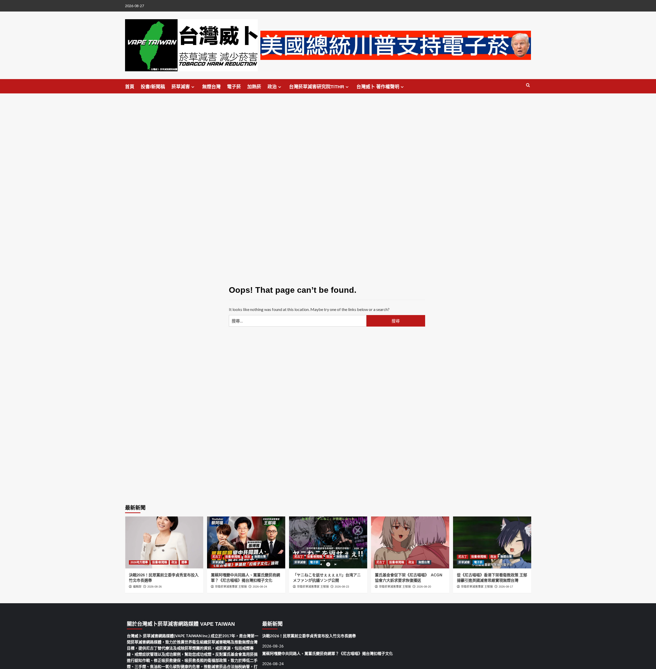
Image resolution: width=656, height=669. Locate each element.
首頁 (129, 86)
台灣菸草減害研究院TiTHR (316, 86)
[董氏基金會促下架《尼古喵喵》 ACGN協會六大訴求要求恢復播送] (410, 542)
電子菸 (234, 86)
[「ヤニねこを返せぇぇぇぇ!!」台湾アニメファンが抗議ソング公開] (328, 542)
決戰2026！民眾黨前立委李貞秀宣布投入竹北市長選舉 (309, 635)
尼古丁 (216, 556)
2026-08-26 (154, 586)
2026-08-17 (506, 586)
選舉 (184, 562)
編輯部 (137, 586)
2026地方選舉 (139, 562)
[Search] (528, 85)
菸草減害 (180, 86)
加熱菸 (254, 86)
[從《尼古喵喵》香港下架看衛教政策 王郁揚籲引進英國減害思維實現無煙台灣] (492, 542)
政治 (272, 86)
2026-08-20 (424, 586)
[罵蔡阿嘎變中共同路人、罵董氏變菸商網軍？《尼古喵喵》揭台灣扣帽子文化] (246, 542)
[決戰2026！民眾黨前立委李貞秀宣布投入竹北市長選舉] (164, 542)
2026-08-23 (342, 586)
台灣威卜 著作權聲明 (377, 86)
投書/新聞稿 (153, 86)
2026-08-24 (260, 586)
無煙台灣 (211, 86)
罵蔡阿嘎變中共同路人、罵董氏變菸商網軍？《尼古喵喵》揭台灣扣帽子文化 (327, 653)
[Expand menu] (193, 87)
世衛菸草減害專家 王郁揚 (231, 586)
